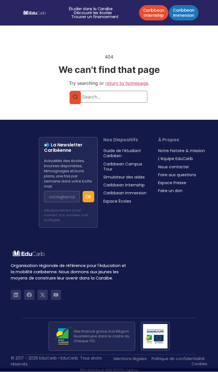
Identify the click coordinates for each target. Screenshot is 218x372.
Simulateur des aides (124, 177)
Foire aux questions (177, 174)
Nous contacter (173, 166)
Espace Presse (172, 182)
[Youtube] (56, 295)
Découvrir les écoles (93, 13)
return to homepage (126, 83)
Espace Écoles (117, 201)
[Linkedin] (16, 295)
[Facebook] (29, 295)
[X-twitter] (42, 295)
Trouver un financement (94, 17)
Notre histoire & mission (181, 150)
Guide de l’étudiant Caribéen (122, 153)
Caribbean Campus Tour (122, 166)
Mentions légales (130, 358)
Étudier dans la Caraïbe (91, 9)
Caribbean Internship (124, 185)
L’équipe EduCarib (175, 158)
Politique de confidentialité (178, 358)
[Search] (75, 97)
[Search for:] (109, 97)
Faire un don (170, 190)
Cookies (199, 363)
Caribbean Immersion (124, 193)
